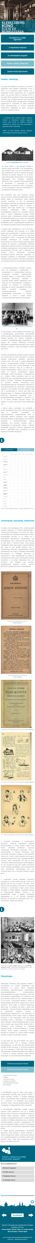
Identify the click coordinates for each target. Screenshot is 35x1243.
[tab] (9, 449)
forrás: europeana (17, 622)
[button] (17, 63)
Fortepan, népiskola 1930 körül (17, 162)
